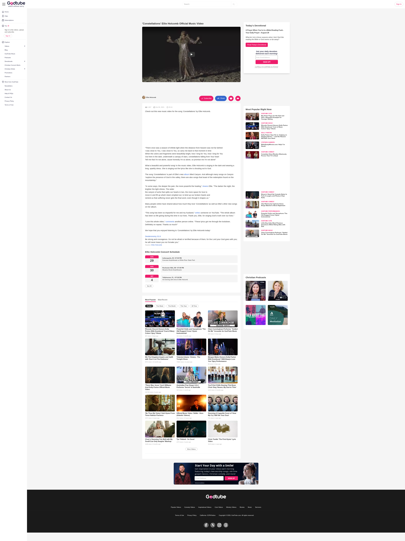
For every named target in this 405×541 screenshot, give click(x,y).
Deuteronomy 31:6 (153, 236)
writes (197, 213)
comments (170, 222)
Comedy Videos (189, 507)
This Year (183, 306)
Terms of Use (179, 515)
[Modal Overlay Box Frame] (267, 59)
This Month (172, 306)
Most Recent (162, 300)
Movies (242, 507)
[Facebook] (206, 525)
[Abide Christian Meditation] (278, 315)
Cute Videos (219, 507)
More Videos (191, 449)
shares (205, 186)
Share (222, 98)
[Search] (234, 4)
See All (149, 286)
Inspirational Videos (204, 507)
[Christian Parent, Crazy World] (278, 291)
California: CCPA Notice (207, 515)
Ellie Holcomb (156, 245)
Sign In (8, 36)
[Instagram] (219, 525)
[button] (191, 54)
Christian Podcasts (256, 277)
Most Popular (150, 300)
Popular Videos (176, 507)
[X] (212, 525)
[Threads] (225, 525)
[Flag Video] (238, 98)
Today (149, 306)
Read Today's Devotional (256, 45)
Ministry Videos (231, 507)
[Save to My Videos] (231, 98)
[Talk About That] (256, 315)
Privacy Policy (191, 515)
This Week (159, 306)
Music (250, 507)
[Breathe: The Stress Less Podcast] (256, 291)
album (186, 174)
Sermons (258, 507)
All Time (194, 306)
